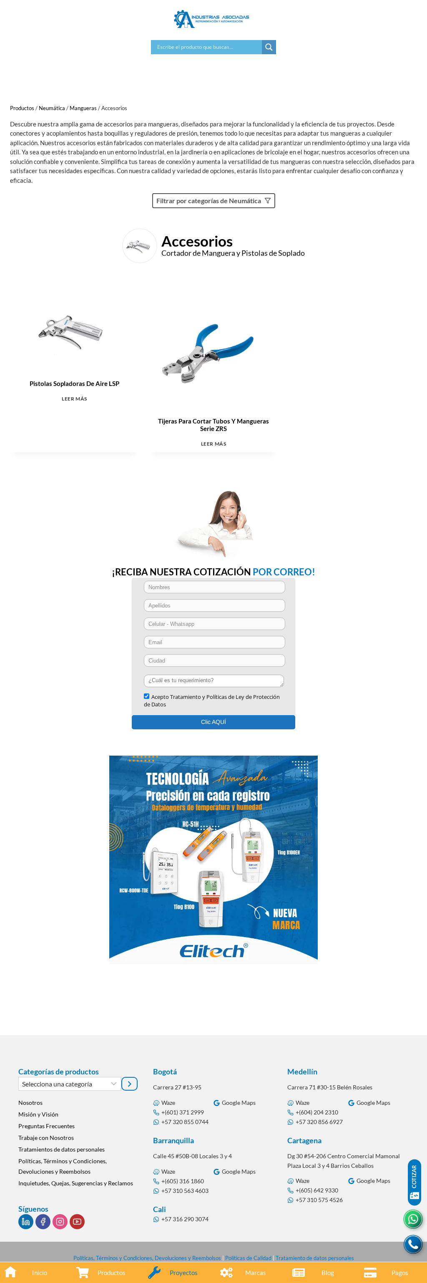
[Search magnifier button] (269, 47)
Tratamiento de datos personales (315, 1258)
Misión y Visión (38, 1114)
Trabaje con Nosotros (46, 1137)
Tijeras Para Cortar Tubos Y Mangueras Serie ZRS (213, 424)
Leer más (74, 399)
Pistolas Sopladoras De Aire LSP (74, 383)
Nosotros (30, 1102)
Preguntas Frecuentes (46, 1125)
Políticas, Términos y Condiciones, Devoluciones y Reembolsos (62, 1166)
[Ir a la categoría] (129, 1083)
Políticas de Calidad (248, 1258)
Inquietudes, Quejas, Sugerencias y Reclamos (75, 1183)
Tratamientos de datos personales (61, 1149)
